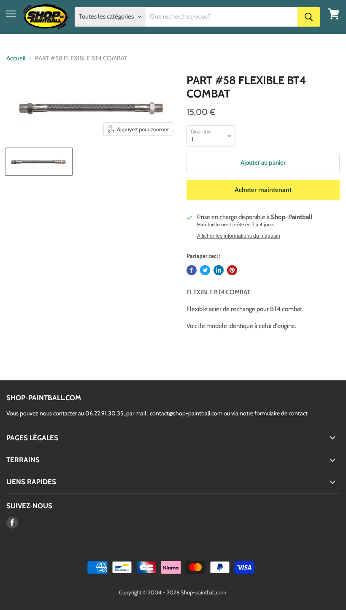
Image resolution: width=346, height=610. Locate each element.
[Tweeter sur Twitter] (205, 270)
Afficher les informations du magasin (238, 236)
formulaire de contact (281, 413)
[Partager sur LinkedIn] (219, 270)
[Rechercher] (308, 17)
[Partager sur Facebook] (192, 270)
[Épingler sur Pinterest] (232, 270)
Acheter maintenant (263, 190)
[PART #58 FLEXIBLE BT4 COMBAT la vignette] (38, 161)
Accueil (16, 58)
